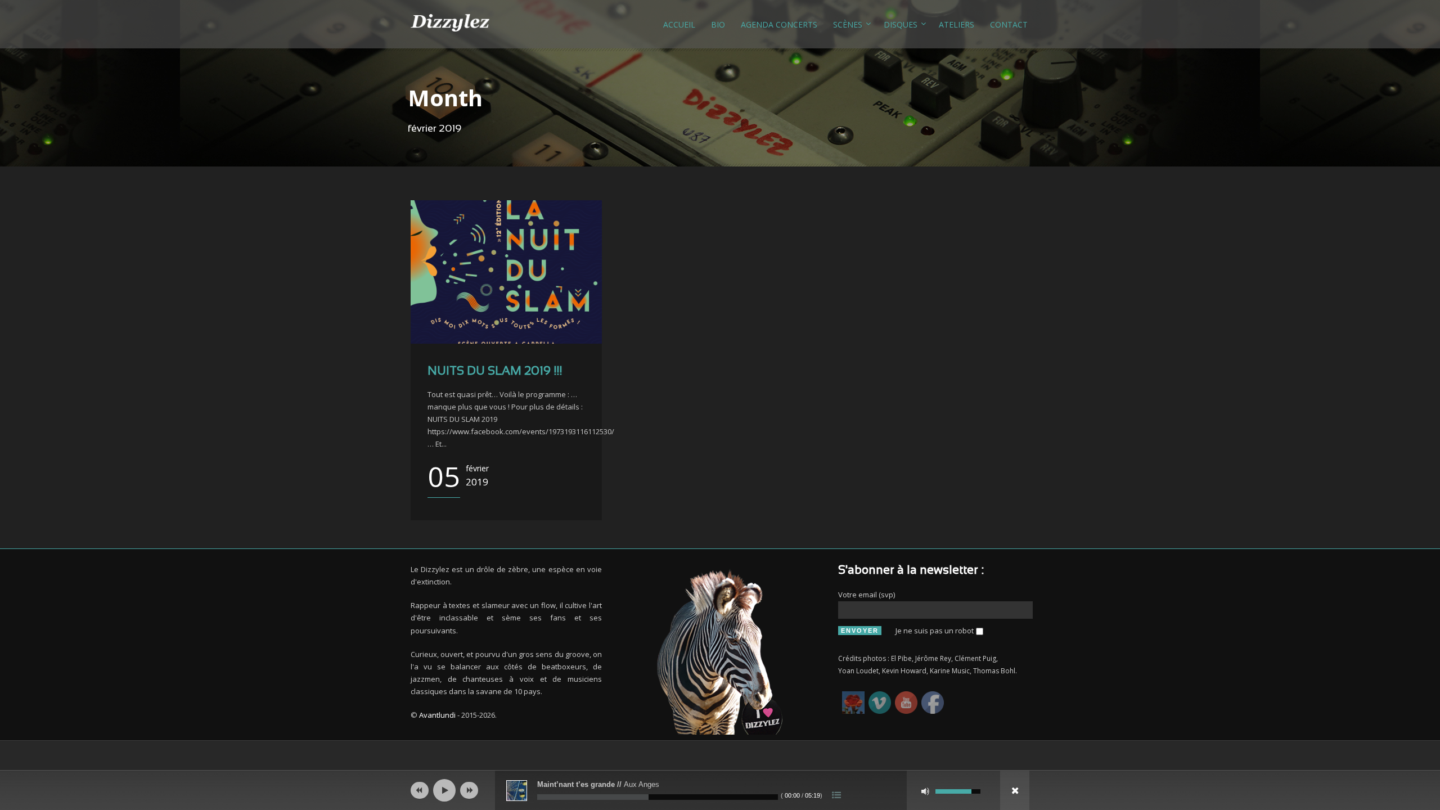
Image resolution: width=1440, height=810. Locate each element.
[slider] (958, 790)
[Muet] (925, 791)
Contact (1009, 24)
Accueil (679, 24)
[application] (720, 790)
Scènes (847, 24)
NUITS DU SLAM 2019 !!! (495, 371)
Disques (900, 24)
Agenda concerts (779, 24)
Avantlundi (437, 715)
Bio (718, 24)
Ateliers (956, 24)
